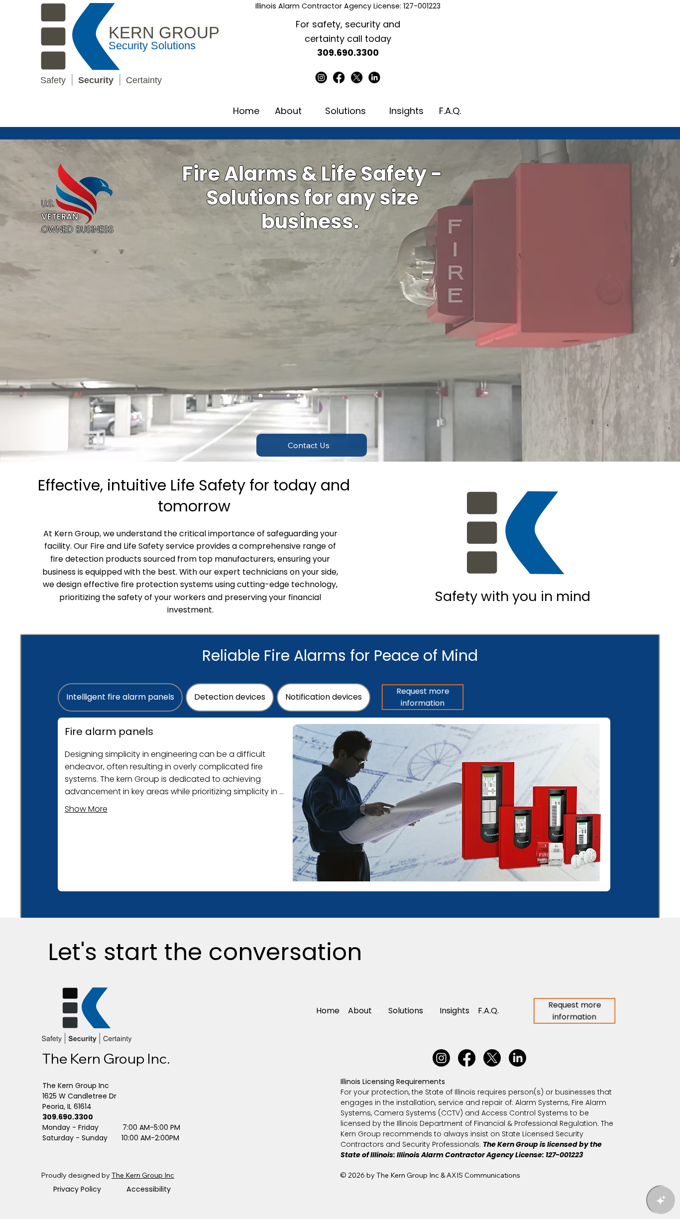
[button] (311, 445)
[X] (357, 78)
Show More (86, 809)
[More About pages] (308, 111)
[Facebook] (339, 78)
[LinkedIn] (374, 78)
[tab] (120, 697)
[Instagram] (322, 78)
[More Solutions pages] (372, 111)
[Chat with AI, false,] (661, 1200)
